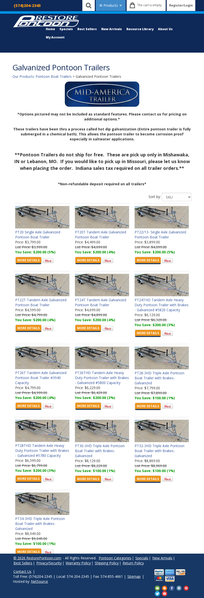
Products (110, 5)
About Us (165, 29)
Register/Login (181, 5)
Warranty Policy (78, 563)
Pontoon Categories (115, 558)
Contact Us (22, 571)
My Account (55, 37)
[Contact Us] (157, 588)
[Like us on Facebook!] (172, 588)
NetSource (39, 581)
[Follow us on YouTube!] (164, 593)
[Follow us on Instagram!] (179, 588)
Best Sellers (87, 29)
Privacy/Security (49, 563)
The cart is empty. (149, 5)
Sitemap (134, 576)
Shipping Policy (107, 563)
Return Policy (133, 563)
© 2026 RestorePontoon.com (37, 558)
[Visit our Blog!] (164, 588)
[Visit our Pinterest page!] (186, 588)
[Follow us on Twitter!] (157, 593)
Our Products (23, 76)
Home (50, 29)
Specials (66, 29)
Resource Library (139, 29)
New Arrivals (111, 29)
